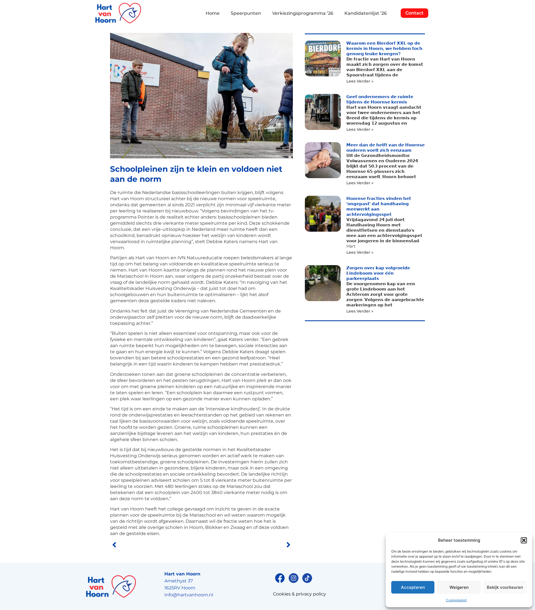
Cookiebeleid (456, 600)
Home (213, 13)
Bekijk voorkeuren (505, 587)
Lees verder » (359, 81)
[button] (524, 540)
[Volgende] (247, 545)
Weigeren (459, 587)
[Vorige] (155, 545)
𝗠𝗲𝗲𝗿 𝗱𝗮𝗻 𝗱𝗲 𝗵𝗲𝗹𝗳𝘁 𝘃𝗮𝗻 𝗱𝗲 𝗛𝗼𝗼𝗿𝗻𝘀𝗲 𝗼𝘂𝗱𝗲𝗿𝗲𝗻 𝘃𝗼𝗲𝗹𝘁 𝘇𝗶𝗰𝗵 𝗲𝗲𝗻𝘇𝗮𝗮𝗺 (385, 147)
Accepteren (413, 587)
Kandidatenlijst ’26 (365, 13)
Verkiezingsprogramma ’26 (302, 13)
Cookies (282, 594)
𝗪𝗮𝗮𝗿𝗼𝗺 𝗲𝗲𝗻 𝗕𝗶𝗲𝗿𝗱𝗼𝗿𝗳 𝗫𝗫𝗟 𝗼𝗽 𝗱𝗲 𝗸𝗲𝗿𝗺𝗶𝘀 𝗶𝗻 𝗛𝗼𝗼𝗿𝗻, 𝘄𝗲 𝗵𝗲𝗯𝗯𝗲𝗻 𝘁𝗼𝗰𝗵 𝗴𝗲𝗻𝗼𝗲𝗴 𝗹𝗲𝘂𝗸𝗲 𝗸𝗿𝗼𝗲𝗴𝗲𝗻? (384, 48)
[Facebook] (280, 578)
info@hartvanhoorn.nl (188, 594)
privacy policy (311, 594)
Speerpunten (246, 13)
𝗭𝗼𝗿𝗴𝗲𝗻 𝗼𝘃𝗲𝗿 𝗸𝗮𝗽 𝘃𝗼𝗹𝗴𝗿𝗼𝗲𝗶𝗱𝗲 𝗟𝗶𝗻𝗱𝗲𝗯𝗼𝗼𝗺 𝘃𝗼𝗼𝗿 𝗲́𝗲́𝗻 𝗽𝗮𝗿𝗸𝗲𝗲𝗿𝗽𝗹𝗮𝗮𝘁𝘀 (378, 273)
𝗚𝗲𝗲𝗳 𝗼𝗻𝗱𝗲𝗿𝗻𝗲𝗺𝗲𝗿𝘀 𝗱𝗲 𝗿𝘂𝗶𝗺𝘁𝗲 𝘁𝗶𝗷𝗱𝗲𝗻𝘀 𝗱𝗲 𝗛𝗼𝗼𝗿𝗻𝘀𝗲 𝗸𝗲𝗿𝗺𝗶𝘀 (379, 99)
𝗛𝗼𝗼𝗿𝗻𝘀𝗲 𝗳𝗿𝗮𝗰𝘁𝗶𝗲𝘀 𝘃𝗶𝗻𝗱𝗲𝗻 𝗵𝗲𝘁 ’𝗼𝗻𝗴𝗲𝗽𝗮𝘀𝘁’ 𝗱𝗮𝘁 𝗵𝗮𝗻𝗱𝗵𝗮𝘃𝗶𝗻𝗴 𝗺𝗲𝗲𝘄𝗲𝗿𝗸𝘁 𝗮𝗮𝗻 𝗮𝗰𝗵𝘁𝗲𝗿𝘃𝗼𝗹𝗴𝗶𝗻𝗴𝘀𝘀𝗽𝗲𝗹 (378, 206)
